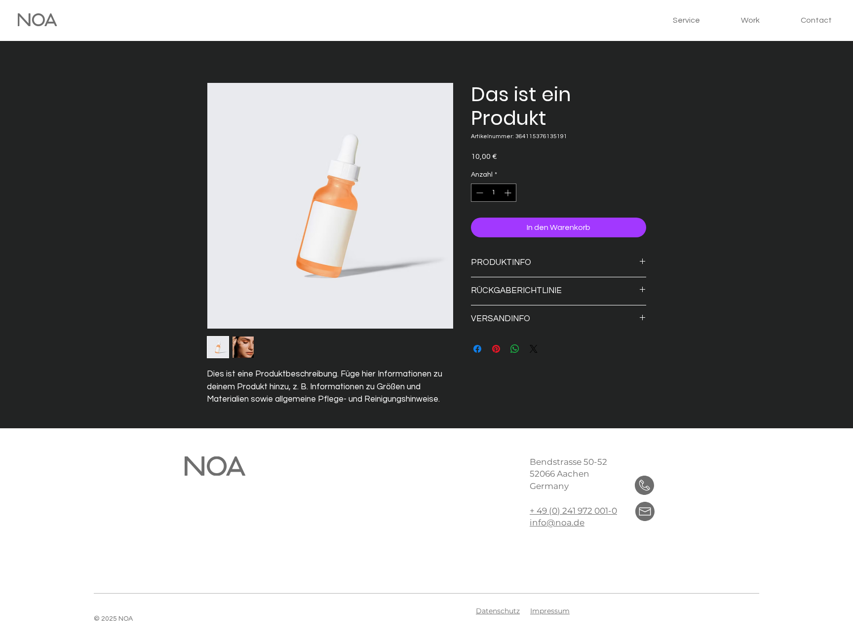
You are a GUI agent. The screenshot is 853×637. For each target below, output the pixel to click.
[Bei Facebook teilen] (477, 349)
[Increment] (509, 192)
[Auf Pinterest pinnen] (496, 349)
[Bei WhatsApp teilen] (515, 349)
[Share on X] (534, 349)
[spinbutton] (494, 192)
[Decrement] (478, 192)
